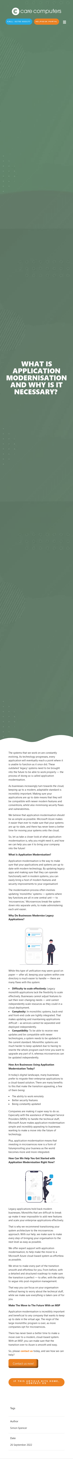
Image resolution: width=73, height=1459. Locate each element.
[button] (19, 22)
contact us (27, 1351)
